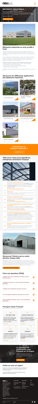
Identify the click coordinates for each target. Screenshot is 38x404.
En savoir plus (5, 323)
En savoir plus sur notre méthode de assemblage (16, 209)
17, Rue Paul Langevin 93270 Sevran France (17, 383)
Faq (30, 382)
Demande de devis (25, 386)
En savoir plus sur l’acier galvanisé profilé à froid (16, 201)
